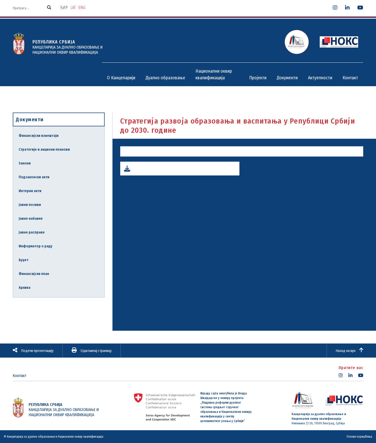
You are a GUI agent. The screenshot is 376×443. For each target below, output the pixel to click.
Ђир (64, 7)
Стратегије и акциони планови (44, 149)
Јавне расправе (32, 232)
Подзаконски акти (34, 177)
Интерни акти (30, 191)
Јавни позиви (30, 205)
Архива (24, 287)
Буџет (23, 260)
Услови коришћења (359, 436)
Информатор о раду (35, 246)
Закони (25, 163)
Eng (81, 7)
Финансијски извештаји (39, 136)
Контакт (19, 375)
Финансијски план (34, 274)
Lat (73, 7)
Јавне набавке (31, 218)
